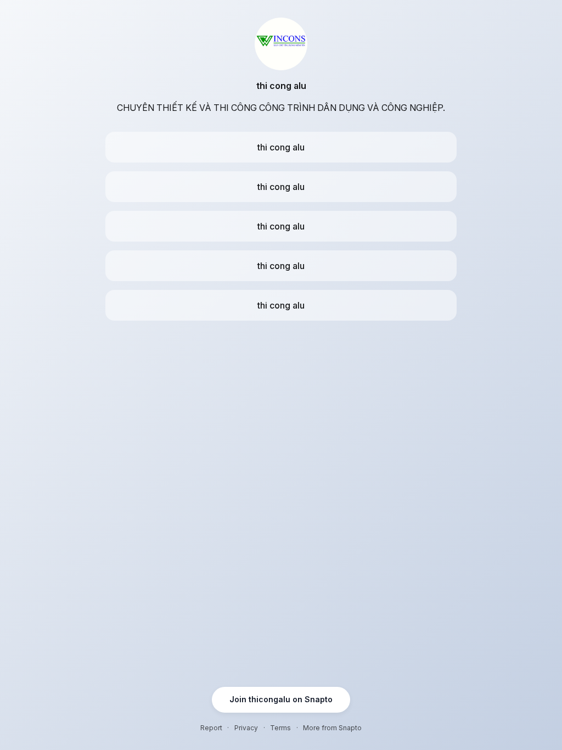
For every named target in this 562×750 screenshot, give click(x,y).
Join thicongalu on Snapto (281, 699)
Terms (280, 728)
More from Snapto (332, 728)
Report (211, 728)
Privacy (246, 728)
